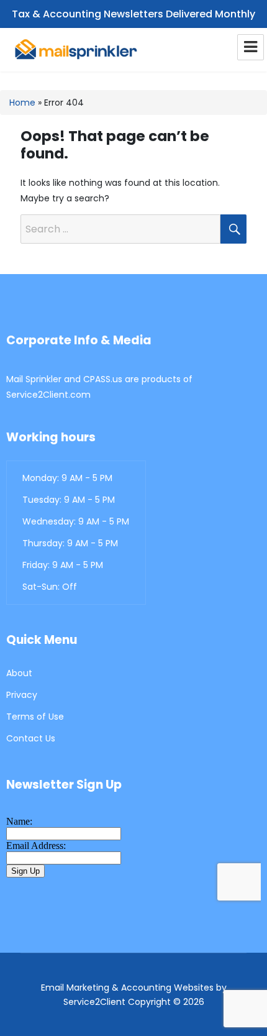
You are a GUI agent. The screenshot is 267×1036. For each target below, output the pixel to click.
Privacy (21, 695)
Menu (250, 47)
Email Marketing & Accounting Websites (127, 987)
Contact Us (30, 738)
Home (22, 102)
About (19, 673)
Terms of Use (35, 716)
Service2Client (94, 1002)
